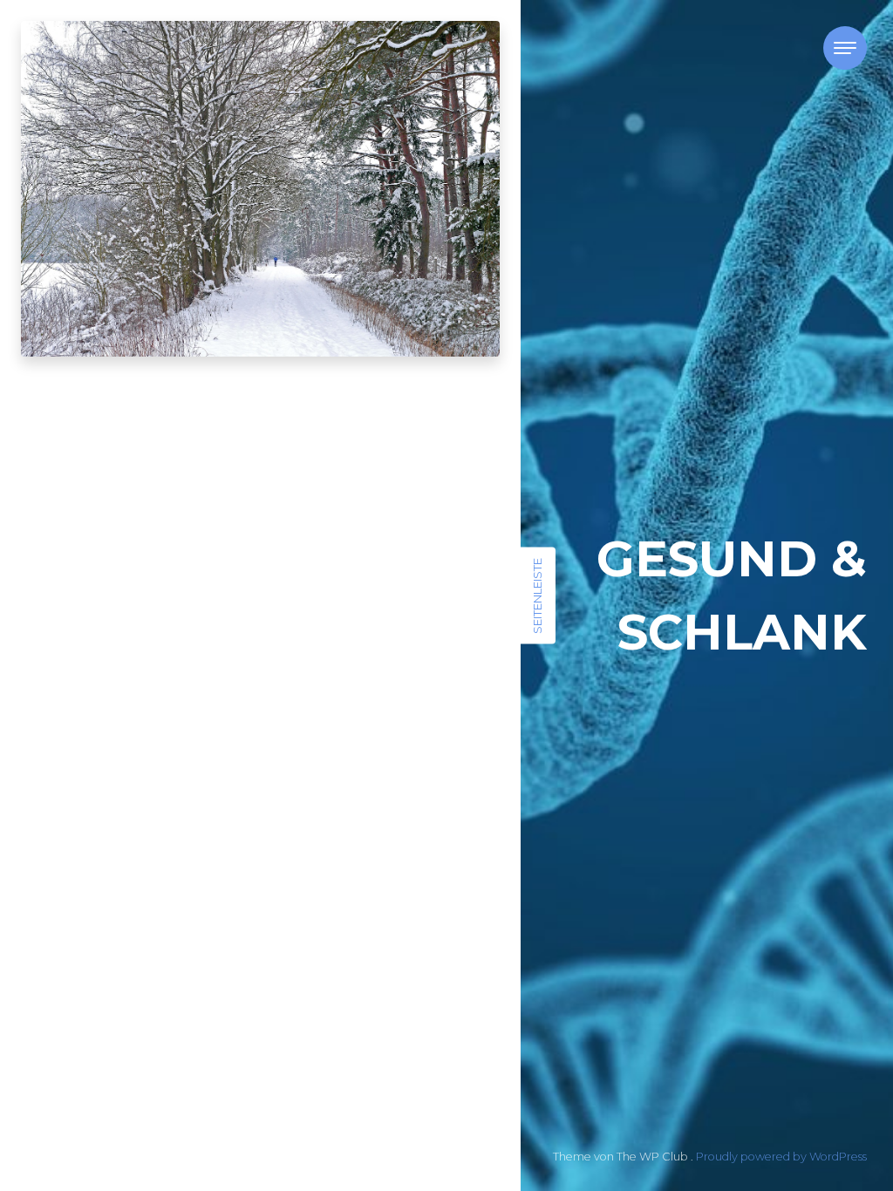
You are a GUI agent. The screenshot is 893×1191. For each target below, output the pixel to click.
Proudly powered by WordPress (781, 1156)
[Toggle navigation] (845, 48)
